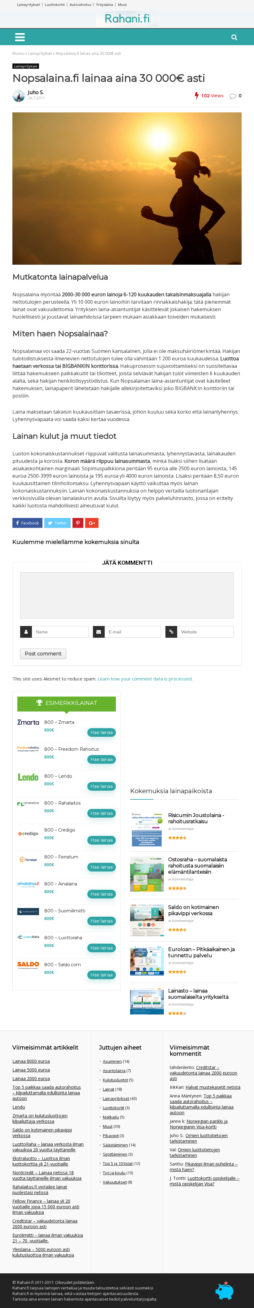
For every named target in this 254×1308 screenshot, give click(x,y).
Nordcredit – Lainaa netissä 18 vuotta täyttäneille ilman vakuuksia (46, 1175)
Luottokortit (55, 4)
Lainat (108, 1089)
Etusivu (18, 53)
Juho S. (36, 92)
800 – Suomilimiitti (64, 911)
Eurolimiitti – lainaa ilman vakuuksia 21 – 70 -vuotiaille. (47, 1238)
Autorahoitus (80, 4)
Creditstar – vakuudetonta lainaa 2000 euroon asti (44, 1223)
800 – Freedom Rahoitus (71, 749)
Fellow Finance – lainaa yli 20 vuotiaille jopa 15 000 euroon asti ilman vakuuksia (45, 1206)
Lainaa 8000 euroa (31, 1061)
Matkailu (111, 1117)
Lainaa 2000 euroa (31, 1078)
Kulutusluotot (115, 1080)
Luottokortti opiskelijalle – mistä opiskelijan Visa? (204, 1181)
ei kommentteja (180, 828)
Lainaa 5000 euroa (31, 1070)
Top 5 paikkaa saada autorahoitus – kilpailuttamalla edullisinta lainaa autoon (46, 1092)
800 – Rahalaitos (62, 803)
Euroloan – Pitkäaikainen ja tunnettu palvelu (201, 952)
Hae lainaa (101, 732)
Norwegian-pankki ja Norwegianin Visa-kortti (199, 1124)
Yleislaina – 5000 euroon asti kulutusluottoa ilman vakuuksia (43, 1252)
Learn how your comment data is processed (145, 679)
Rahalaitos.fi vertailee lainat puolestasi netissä (39, 1189)
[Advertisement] (176, 730)
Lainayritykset (28, 4)
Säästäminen (115, 1145)
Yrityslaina (104, 4)
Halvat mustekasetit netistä (213, 1087)
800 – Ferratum (61, 857)
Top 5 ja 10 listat (118, 1163)
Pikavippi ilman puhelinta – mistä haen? (204, 1166)
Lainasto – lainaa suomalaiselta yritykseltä (198, 994)
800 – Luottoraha (63, 938)
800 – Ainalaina (60, 884)
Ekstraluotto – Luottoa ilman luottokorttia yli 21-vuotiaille (41, 1161)
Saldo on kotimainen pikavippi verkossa (193, 910)
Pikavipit (111, 1135)
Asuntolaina (114, 1070)
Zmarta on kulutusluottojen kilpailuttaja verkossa (40, 1118)
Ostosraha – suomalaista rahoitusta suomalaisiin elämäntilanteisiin (197, 866)
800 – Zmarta (59, 722)
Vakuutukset (115, 1182)
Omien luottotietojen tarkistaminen (199, 1138)
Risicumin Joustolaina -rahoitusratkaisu (196, 818)
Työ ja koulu (114, 1172)
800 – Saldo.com (62, 964)
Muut (122, 4)
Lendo (18, 1107)
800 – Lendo (58, 776)
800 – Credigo (59, 830)
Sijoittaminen (115, 1154)
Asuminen (112, 1061)
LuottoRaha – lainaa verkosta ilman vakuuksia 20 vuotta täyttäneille (48, 1147)
